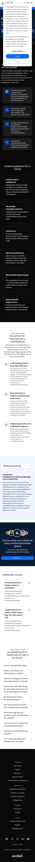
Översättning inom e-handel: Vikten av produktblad (13, 585)
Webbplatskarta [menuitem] (17, 828)
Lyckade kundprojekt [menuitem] (17, 796)
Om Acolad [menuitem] (17, 766)
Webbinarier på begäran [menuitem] (17, 789)
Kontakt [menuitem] (17, 812)
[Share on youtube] (28, 839)
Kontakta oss (17, 558)
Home (3, 8)
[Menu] (31, 3)
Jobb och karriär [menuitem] (17, 777)
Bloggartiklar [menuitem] (17, 800)
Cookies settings (17, 51)
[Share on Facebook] (7, 839)
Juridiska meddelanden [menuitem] (17, 821)
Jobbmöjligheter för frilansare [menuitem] (17, 780)
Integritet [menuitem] (18, 825)
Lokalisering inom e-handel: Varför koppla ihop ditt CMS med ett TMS (14, 614)
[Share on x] (12, 839)
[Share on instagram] (18, 839)
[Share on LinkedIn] (23, 839)
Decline (17, 61)
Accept (17, 56)
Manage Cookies (17, 844)
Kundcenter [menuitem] (17, 809)
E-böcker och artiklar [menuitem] (17, 793)
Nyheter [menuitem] (17, 769)
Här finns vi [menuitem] (17, 773)
